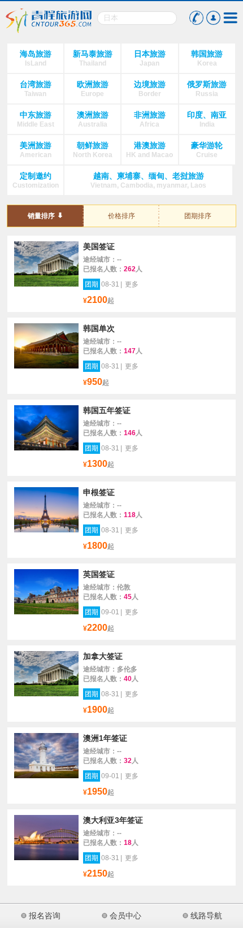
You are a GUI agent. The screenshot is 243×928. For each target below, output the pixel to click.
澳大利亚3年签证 (113, 820)
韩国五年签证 (107, 410)
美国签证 (99, 246)
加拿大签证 (103, 656)
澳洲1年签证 (105, 738)
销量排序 (41, 216)
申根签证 (99, 492)
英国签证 (99, 574)
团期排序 (197, 216)
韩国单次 (99, 328)
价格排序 (121, 216)
